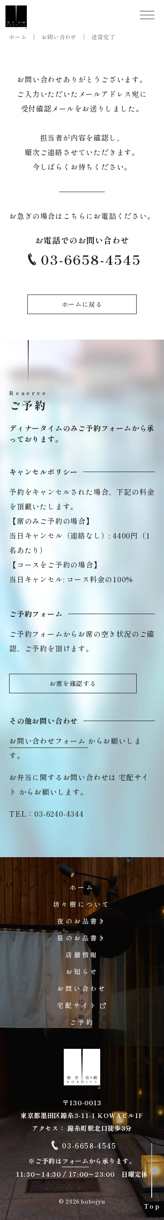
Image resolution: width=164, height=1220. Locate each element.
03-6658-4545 (91, 259)
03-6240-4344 (59, 813)
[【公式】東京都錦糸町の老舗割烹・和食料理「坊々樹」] (16, 17)
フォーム (75, 1160)
